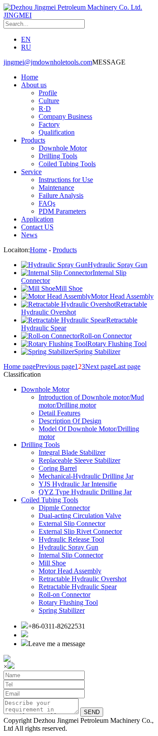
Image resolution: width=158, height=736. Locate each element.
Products (33, 140)
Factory (49, 124)
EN (26, 39)
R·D (45, 108)
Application (37, 219)
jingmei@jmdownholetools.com (48, 62)
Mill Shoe (52, 563)
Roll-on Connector (64, 594)
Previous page (55, 366)
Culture (49, 100)
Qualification (57, 132)
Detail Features (59, 413)
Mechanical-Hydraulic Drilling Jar (86, 476)
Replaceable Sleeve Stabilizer (79, 460)
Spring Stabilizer (62, 610)
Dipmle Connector (64, 507)
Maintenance (56, 187)
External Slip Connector (72, 523)
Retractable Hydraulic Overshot (82, 578)
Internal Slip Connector (71, 555)
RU (26, 47)
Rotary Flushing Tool (68, 602)
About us (34, 85)
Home (29, 77)
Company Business (65, 116)
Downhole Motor (63, 148)
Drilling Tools (58, 156)
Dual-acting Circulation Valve (80, 515)
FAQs (47, 203)
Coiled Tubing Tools (67, 164)
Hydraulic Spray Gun (68, 547)
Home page (20, 366)
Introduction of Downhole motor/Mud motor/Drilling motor (91, 401)
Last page (127, 366)
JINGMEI (18, 15)
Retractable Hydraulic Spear (78, 586)
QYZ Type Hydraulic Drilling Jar (85, 492)
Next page (99, 366)
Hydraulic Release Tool (71, 539)
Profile (48, 92)
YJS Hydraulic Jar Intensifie (78, 484)
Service (31, 171)
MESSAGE (109, 62)
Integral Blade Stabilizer (72, 452)
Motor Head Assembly (70, 571)
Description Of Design (70, 421)
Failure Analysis (61, 195)
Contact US (37, 227)
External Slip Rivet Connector (80, 531)
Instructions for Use (66, 179)
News (29, 235)
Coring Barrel (58, 468)
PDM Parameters (62, 211)
